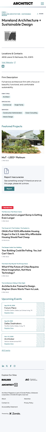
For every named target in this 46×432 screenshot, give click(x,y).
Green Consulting (31, 113)
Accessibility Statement (10, 407)
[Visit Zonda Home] (11, 413)
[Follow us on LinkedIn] (3, 366)
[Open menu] (42, 3)
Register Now (9, 313)
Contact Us (5, 403)
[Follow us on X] (7, 366)
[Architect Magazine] (23, 3)
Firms (4, 12)
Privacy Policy (28, 403)
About (4, 399)
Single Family (19, 105)
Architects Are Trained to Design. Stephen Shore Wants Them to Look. (20, 288)
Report (9, 189)
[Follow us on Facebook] (10, 366)
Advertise (27, 399)
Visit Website (7, 62)
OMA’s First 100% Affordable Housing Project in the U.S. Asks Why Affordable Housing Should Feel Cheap (21, 234)
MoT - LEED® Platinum (13, 157)
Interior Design (8, 117)
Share (41, 13)
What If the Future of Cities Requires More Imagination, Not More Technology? (20, 269)
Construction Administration (12, 113)
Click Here (3, 66)
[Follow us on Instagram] (14, 366)
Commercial (7, 105)
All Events (6, 350)
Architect (6, 97)
